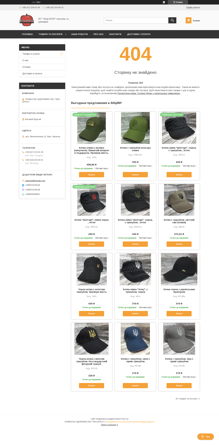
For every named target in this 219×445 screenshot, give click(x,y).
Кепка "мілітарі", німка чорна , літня (92, 221)
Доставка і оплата (138, 34)
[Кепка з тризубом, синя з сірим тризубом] (135, 339)
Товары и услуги (31, 54)
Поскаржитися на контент (117, 422)
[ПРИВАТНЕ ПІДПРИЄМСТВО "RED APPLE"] (26, 26)
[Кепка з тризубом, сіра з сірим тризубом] (179, 339)
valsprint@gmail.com (35, 180)
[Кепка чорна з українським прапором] (179, 269)
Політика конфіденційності (142, 422)
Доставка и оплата (32, 73)
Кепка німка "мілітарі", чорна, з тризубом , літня (179, 149)
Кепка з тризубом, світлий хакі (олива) (179, 221)
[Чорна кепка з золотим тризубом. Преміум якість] (91, 269)
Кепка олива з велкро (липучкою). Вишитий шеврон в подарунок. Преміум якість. (91, 150)
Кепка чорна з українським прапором (179, 290)
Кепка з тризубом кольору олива (135, 149)
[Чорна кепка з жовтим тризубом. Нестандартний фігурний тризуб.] (91, 339)
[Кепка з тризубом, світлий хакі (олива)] (179, 200)
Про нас (98, 34)
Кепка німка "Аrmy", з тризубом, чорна (135, 290)
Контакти (115, 34)
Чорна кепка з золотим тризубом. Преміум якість (91, 290)
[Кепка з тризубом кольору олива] (135, 128)
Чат (208, 436)
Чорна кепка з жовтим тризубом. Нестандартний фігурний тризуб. (91, 361)
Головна (27, 34)
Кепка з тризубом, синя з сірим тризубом (135, 360)
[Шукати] (172, 20)
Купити (91, 175)
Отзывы (26, 67)
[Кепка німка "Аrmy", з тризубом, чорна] (135, 269)
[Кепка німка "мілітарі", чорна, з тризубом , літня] (135, 200)
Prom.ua (124, 419)
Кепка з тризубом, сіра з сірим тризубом (179, 360)
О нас (25, 60)
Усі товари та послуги (186, 398)
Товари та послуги (50, 34)
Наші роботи (79, 34)
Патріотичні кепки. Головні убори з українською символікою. (149, 93)
